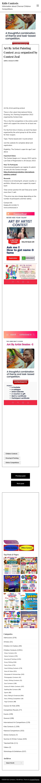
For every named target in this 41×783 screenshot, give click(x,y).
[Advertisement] (20, 84)
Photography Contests (11, 677)
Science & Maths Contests (12, 686)
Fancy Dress (8, 665)
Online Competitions (12, 463)
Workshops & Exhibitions (13, 751)
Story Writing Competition (12, 699)
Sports (6, 693)
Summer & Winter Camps (13, 739)
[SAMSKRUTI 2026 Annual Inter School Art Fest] (12, 566)
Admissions (8, 638)
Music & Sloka (8, 671)
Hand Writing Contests (11, 668)
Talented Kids (9, 743)
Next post (20, 483)
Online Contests (9, 735)
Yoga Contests (8, 702)
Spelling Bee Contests (11, 689)
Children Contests (11, 454)
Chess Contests (9, 653)
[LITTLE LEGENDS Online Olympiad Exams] (29, 584)
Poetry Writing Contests (11, 680)
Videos (6, 747)
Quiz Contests (8, 683)
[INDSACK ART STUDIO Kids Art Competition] (12, 620)
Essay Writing (8, 662)
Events (6, 714)
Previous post (20, 476)
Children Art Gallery (11, 646)
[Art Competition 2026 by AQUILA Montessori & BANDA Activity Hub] (12, 602)
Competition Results (11, 710)
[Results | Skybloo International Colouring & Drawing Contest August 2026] (29, 620)
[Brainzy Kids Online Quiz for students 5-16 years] (29, 602)
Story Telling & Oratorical (12, 696)
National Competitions (12, 731)
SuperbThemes (34, 780)
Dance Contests (9, 656)
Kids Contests (10, 3)
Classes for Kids (9, 706)
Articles (6, 642)
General (6, 718)
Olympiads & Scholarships (12, 674)
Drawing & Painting (12, 458)
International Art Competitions (15, 722)
